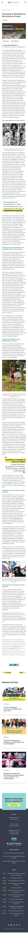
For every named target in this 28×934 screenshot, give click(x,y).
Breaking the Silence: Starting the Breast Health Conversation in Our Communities (14, 776)
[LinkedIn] (15, 665)
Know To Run (16, 646)
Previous (8, 672)
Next (21, 672)
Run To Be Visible (11, 648)
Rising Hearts (17, 518)
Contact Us (14, 804)
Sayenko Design (21, 928)
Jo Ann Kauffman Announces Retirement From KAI (12, 709)
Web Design (15, 928)
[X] (13, 665)
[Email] (17, 665)
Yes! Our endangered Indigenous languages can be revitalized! (14, 742)
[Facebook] (10, 665)
